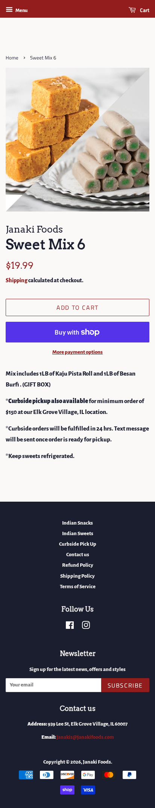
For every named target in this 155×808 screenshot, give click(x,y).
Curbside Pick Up (77, 544)
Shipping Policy (77, 576)
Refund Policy (77, 565)
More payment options (77, 352)
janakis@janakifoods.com (85, 737)
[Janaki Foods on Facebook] (69, 627)
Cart (144, 10)
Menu (21, 10)
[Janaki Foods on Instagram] (86, 627)
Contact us (77, 554)
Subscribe (125, 685)
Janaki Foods (97, 762)
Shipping (16, 280)
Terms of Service (78, 586)
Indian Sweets (77, 533)
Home (12, 57)
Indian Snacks (77, 523)
